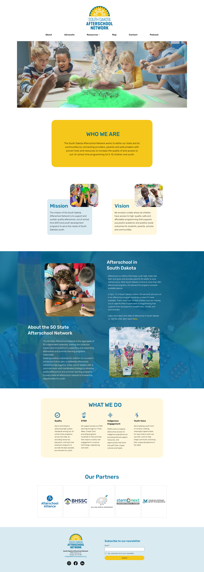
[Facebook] (76, 563)
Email (107, 545)
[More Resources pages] (99, 34)
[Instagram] (69, 563)
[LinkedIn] (82, 563)
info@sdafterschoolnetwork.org (75, 556)
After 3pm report (125, 319)
